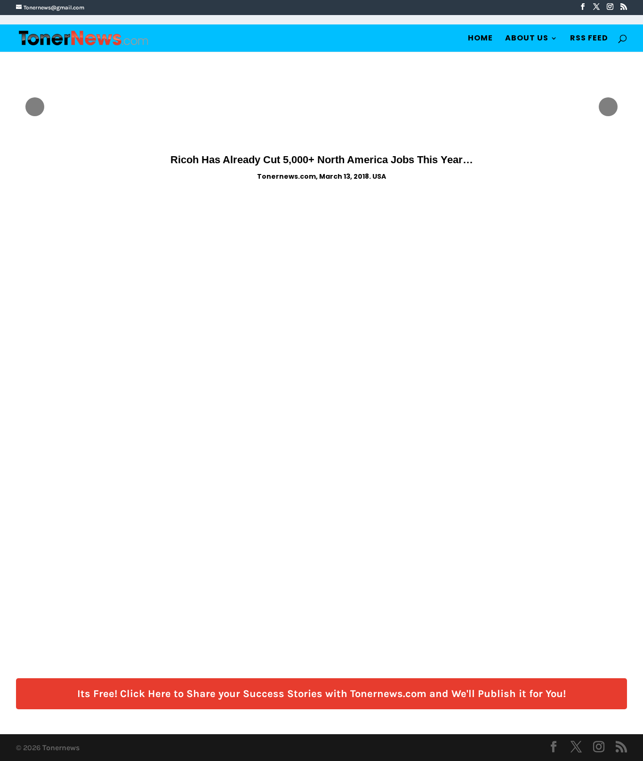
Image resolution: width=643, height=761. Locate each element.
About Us (526, 39)
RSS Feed (589, 39)
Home (480, 39)
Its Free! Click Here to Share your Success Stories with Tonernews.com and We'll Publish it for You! (321, 694)
